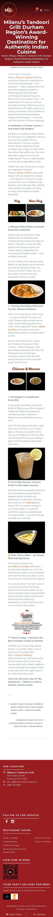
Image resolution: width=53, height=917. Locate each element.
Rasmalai (30, 503)
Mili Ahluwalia (25, 67)
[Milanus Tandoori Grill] (9, 10)
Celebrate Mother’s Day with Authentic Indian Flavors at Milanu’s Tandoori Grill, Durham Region (26, 723)
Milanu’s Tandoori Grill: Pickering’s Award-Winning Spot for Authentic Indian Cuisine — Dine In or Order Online (26, 708)
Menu (46, 10)
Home (5, 56)
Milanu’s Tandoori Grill (27, 77)
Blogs (13, 56)
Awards (14, 67)
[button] (26, 292)
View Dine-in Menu (16, 860)
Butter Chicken (24, 173)
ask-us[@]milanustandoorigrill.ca (22, 782)
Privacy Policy (31, 909)
